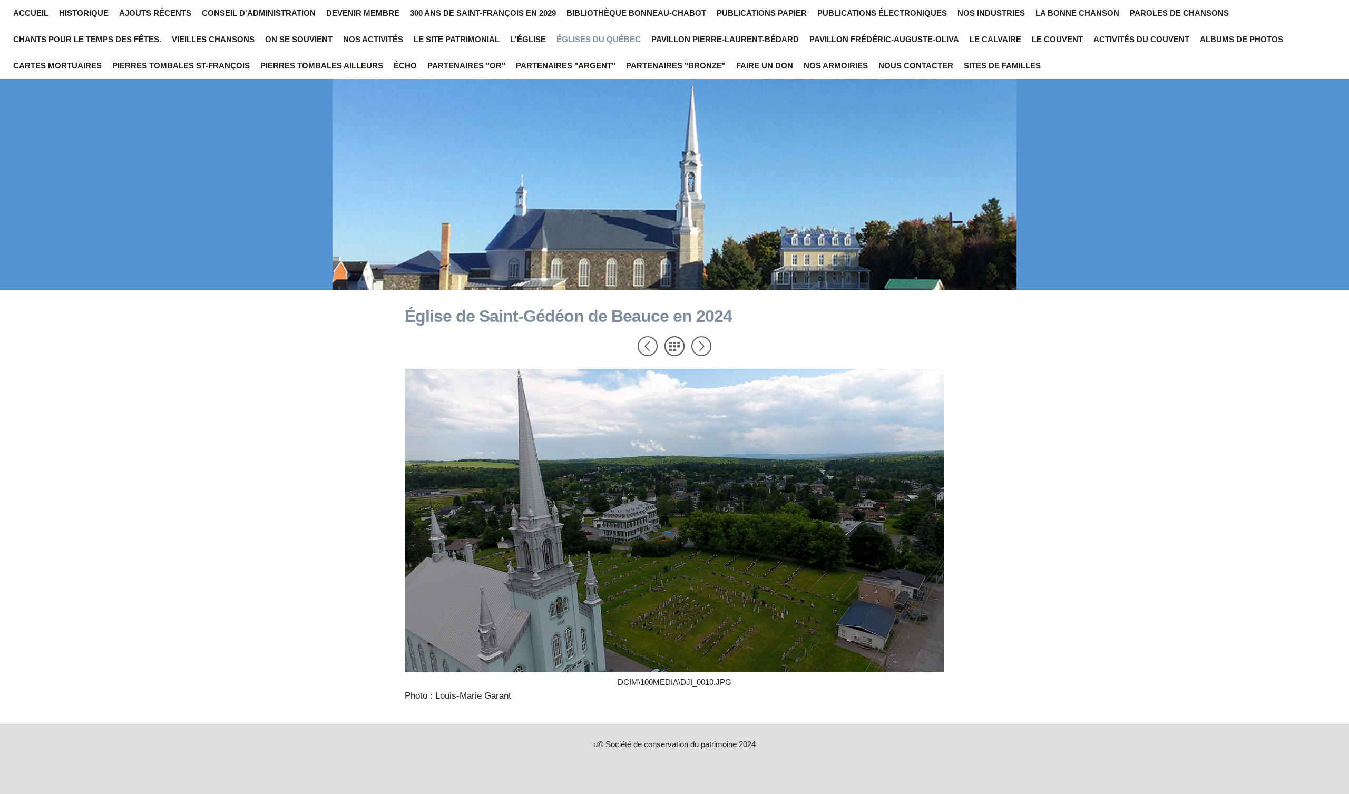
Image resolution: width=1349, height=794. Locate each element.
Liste (674, 346)
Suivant (701, 346)
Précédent (648, 346)
